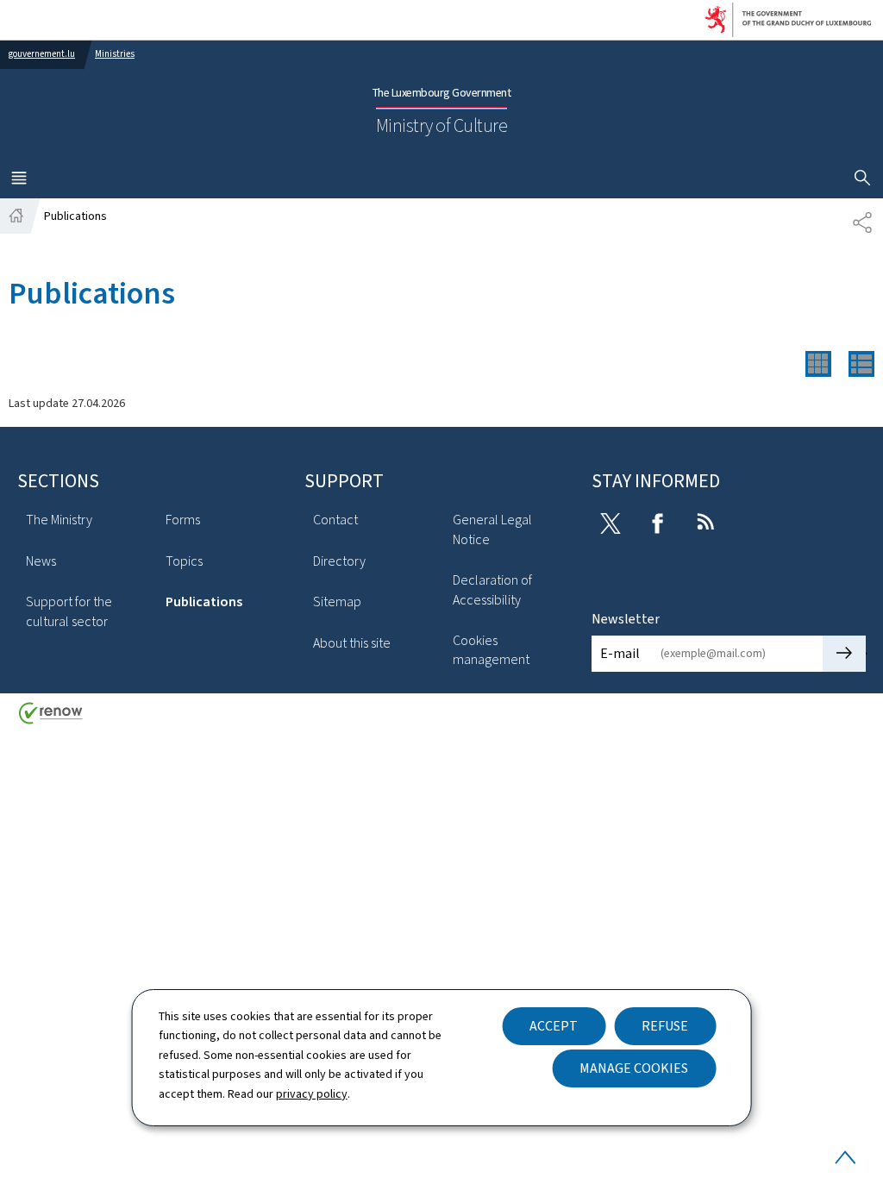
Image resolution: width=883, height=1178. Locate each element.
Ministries (115, 53)
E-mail (620, 653)
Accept (553, 1026)
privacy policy (312, 1094)
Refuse (665, 1026)
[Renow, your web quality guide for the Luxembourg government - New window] (51, 720)
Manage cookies (633, 1068)
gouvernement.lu (42, 53)
